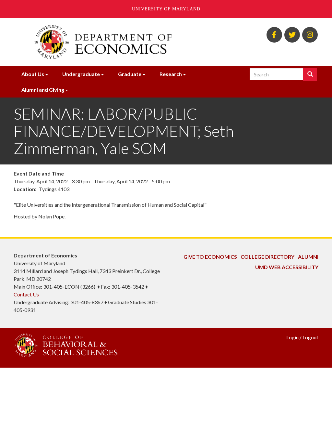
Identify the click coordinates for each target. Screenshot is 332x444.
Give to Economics (210, 257)
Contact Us (26, 294)
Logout (310, 337)
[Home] (113, 42)
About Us (32, 74)
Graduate (129, 74)
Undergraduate (81, 74)
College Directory (267, 257)
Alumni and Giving (42, 89)
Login (292, 337)
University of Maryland (166, 9)
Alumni (308, 257)
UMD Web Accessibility (286, 267)
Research (171, 74)
